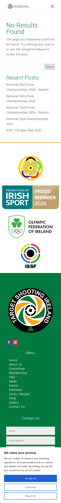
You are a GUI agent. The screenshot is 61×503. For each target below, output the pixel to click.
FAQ (12, 377)
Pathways (15, 390)
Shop (12, 398)
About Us (15, 364)
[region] (30, 475)
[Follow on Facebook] (8, 342)
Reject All (30, 495)
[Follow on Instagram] (15, 342)
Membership (18, 373)
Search (49, 66)
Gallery (14, 402)
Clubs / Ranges (19, 394)
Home (13, 360)
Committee (17, 368)
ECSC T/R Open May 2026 (23, 130)
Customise (30, 487)
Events (13, 385)
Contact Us (17, 407)
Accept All (30, 478)
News (13, 381)
